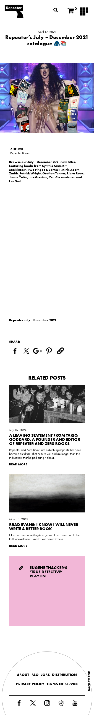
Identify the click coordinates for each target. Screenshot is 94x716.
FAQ (35, 674)
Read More (18, 464)
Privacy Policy (30, 684)
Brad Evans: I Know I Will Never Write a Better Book (43, 526)
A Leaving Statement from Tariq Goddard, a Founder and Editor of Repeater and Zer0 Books (44, 439)
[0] (71, 11)
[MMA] (84, 11)
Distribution (64, 674)
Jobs (45, 674)
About (23, 674)
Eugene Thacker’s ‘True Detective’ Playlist (48, 572)
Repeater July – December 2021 (32, 320)
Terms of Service (62, 684)
